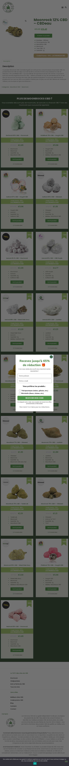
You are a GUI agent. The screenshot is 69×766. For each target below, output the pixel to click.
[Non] (66, 761)
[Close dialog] (51, 356)
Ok (35, 763)
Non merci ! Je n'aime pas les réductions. (34, 407)
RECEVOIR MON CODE (34, 398)
